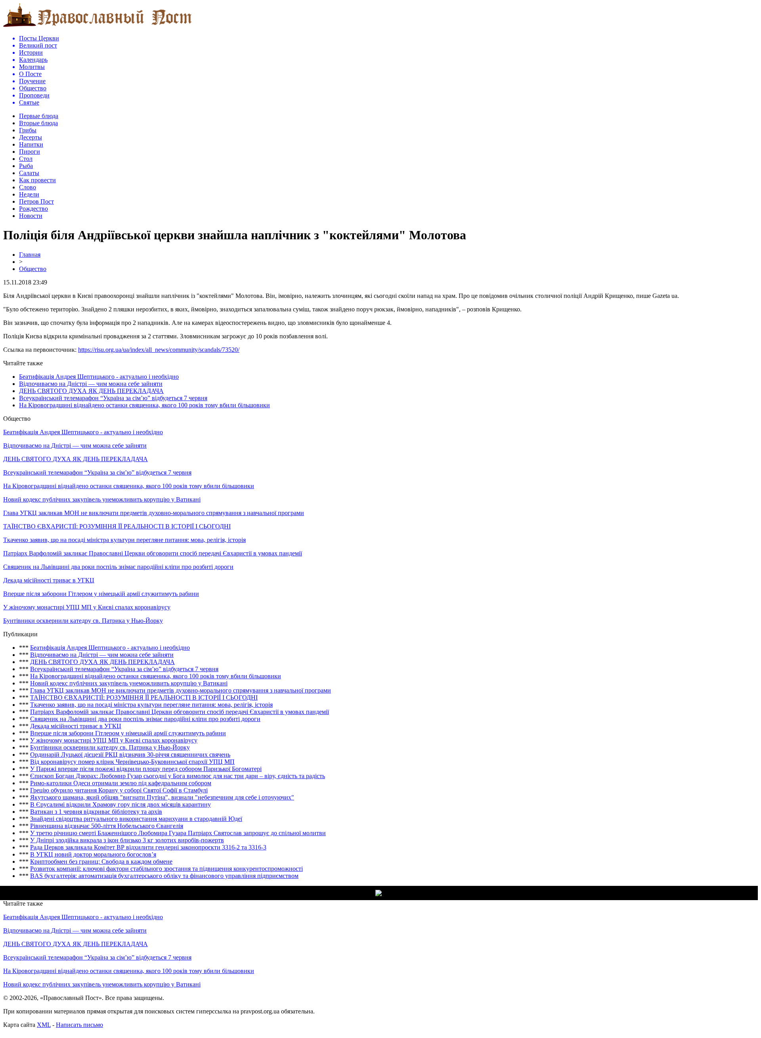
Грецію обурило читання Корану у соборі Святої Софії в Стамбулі (119, 790)
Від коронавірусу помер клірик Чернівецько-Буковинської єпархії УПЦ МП (132, 761)
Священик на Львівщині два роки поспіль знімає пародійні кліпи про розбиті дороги (118, 566)
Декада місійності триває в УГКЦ (48, 580)
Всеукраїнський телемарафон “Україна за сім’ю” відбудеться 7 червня (113, 398)
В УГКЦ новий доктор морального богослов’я (93, 854)
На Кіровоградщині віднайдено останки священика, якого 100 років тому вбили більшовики (144, 405)
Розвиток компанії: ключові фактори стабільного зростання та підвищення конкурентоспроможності (166, 868)
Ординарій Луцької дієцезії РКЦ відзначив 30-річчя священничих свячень (130, 754)
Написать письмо (79, 1024)
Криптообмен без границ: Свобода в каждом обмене (101, 861)
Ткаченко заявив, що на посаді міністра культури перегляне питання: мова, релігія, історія (124, 539)
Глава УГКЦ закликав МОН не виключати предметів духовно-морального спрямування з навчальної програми (153, 512)
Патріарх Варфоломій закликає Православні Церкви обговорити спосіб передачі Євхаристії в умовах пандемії (152, 553)
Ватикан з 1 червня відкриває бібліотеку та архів (96, 811)
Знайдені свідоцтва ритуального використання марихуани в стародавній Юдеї (136, 818)
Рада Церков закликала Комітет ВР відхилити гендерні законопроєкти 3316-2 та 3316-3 (148, 847)
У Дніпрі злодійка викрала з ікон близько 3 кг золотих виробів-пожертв (127, 840)
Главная (29, 254)
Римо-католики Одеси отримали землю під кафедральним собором (120, 783)
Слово (27, 187)
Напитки (31, 144)
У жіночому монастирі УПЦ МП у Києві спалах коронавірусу (86, 607)
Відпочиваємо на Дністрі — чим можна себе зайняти (91, 383)
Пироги (29, 151)
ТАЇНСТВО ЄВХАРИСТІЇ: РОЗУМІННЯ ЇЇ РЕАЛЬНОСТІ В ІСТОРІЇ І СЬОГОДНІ (117, 526)
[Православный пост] (97, 26)
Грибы (27, 130)
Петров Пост (36, 201)
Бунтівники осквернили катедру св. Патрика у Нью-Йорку (83, 620)
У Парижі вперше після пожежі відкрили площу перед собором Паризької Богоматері (146, 768)
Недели (29, 194)
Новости (30, 215)
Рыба (26, 165)
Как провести (37, 180)
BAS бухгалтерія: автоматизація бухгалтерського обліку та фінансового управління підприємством (164, 875)
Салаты (29, 173)
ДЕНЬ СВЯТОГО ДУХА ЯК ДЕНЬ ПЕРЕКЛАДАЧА (91, 390)
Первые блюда (38, 116)
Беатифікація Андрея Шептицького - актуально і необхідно (99, 376)
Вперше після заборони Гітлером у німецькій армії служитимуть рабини (101, 593)
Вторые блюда (38, 123)
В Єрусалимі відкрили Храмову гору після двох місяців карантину (120, 804)
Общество (32, 268)
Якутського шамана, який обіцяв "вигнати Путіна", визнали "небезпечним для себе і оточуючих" (162, 797)
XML (44, 1024)
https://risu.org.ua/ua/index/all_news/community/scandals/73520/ (158, 349)
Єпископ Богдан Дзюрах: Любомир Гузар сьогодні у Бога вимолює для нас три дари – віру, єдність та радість (177, 776)
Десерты (30, 137)
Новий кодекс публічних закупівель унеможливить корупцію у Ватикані (102, 499)
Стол (26, 158)
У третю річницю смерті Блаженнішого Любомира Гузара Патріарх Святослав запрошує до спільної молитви (178, 833)
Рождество (33, 208)
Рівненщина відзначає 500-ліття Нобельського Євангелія (106, 825)
